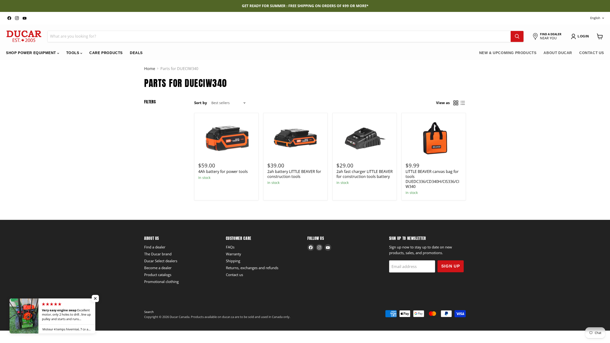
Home (149, 68)
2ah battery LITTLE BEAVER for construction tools (294, 174)
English (595, 18)
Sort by (200, 103)
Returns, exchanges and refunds (252, 267)
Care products (106, 53)
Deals (136, 53)
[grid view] (455, 103)
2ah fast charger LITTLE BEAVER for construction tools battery (364, 174)
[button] (95, 298)
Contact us (591, 53)
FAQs (230, 247)
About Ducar (558, 53)
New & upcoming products (508, 53)
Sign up (450, 266)
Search (149, 312)
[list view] (462, 103)
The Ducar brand (158, 254)
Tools (73, 53)
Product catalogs (157, 274)
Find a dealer (154, 247)
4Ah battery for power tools (223, 171)
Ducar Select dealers (160, 260)
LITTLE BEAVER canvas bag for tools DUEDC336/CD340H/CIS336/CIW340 (432, 179)
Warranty (233, 254)
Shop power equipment (31, 53)
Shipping (233, 260)
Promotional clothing (161, 281)
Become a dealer (158, 267)
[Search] (517, 36)
